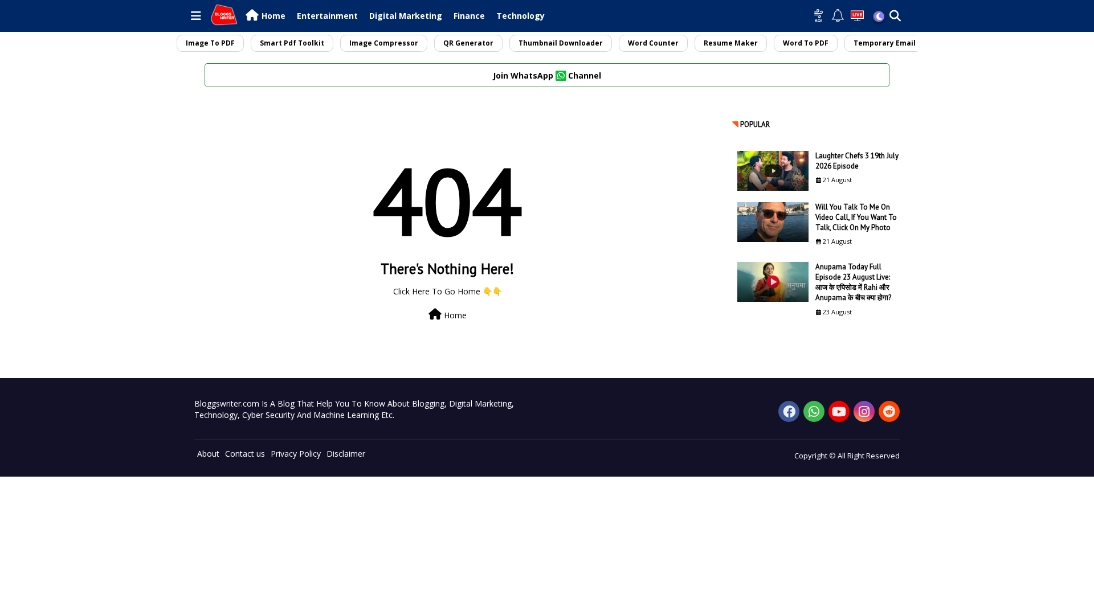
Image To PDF (210, 43)
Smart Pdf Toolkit (292, 43)
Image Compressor (383, 43)
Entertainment (327, 15)
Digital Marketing (405, 15)
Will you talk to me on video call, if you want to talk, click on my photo (856, 217)
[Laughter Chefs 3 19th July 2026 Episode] (773, 171)
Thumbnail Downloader (561, 43)
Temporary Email (885, 43)
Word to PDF (805, 43)
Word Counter (653, 43)
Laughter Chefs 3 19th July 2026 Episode (857, 161)
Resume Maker (731, 43)
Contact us (245, 453)
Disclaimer (345, 453)
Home (273, 15)
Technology (520, 15)
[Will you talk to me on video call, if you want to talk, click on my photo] (773, 222)
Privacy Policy (296, 453)
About (208, 453)
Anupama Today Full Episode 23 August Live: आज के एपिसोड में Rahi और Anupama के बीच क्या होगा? (853, 282)
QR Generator (468, 43)
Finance (469, 15)
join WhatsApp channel (547, 75)
